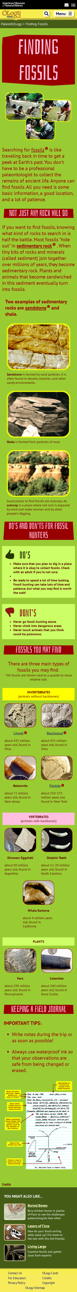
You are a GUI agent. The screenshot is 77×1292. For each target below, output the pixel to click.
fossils (37, 150)
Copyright (48, 1283)
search (46, 14)
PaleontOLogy (12, 24)
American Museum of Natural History (13, 4)
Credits (6, 1184)
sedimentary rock (34, 246)
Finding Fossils (36, 24)
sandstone (35, 308)
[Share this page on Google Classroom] (73, 4)
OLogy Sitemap (35, 1288)
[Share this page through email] (66, 5)
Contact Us (15, 1273)
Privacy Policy (16, 1283)
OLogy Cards (50, 1273)
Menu (64, 13)
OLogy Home (12, 15)
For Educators (17, 1278)
